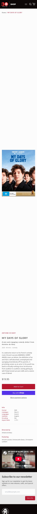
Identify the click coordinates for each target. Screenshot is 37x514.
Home (4, 12)
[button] (30, 4)
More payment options (18, 398)
